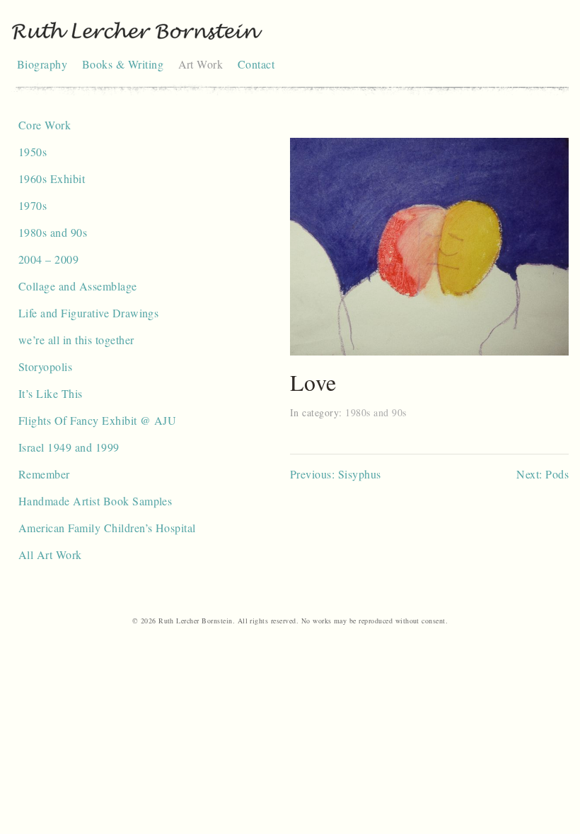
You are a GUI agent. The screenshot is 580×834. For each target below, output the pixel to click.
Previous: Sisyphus (335, 473)
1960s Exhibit (51, 178)
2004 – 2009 (48, 259)
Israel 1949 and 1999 (69, 447)
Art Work (201, 64)
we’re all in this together (76, 339)
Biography (42, 64)
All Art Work (50, 554)
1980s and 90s (52, 232)
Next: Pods (542, 473)
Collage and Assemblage (77, 285)
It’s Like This (50, 393)
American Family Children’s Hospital (107, 527)
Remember (44, 473)
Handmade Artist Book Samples (95, 500)
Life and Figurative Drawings (88, 312)
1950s (32, 151)
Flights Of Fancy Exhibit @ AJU (97, 420)
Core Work (44, 124)
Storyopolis (45, 366)
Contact (256, 64)
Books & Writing (122, 64)
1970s (32, 205)
